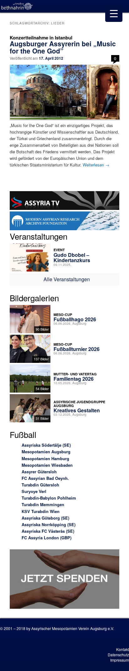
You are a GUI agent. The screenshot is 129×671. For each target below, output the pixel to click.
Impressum (119, 660)
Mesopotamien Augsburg (46, 452)
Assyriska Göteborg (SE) (45, 518)
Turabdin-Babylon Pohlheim (49, 498)
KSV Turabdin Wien (40, 511)
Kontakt (122, 649)
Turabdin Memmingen (43, 504)
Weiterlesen (96, 165)
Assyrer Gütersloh (39, 472)
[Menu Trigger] (113, 13)
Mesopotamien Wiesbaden (47, 465)
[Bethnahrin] (17, 6)
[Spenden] (64, 580)
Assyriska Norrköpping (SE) (48, 524)
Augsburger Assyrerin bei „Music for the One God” (63, 47)
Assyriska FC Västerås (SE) (48, 531)
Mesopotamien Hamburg (45, 458)
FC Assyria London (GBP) (46, 538)
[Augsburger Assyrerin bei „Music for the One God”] (64, 92)
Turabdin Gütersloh (40, 485)
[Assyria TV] (64, 201)
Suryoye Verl (34, 491)
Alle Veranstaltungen (67, 279)
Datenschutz (118, 654)
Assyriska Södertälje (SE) (46, 445)
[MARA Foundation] (64, 221)
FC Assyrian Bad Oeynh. (45, 478)
